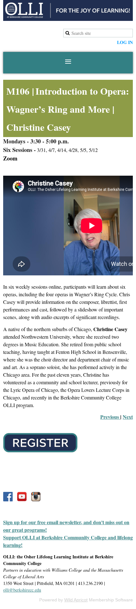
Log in (125, 42)
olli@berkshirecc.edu (22, 590)
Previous (110, 416)
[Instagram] (35, 496)
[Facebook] (8, 496)
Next (128, 416)
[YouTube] (22, 496)
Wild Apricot (76, 599)
